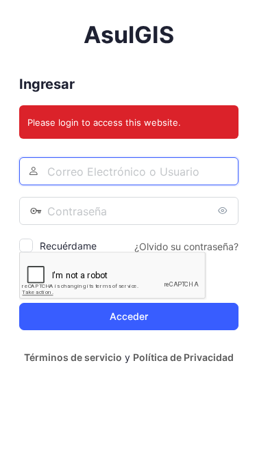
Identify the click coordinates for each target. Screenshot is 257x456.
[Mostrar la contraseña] (224, 210)
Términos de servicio (73, 357)
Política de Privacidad (183, 357)
